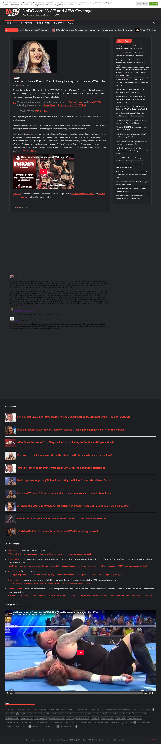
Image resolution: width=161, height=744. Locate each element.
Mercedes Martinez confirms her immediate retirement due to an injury (130, 166)
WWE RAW (51, 726)
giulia (15, 207)
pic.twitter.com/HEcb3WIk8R (71, 105)
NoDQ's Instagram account (82, 193)
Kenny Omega (140, 714)
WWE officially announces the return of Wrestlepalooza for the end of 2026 (129, 197)
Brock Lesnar (97, 710)
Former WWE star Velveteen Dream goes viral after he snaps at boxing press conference (131, 159)
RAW (95, 718)
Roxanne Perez (23, 207)
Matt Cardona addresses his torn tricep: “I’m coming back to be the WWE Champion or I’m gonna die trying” (131, 99)
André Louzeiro (13, 571)
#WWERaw (49, 105)
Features (28, 23)
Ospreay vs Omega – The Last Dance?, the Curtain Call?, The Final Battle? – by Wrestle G (131, 107)
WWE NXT (36, 726)
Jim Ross (112, 714)
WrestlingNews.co (31, 151)
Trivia (70, 23)
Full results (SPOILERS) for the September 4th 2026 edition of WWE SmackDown (131, 121)
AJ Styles (54, 710)
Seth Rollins (27, 722)
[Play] (8, 693)
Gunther (71, 714)
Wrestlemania (12, 726)
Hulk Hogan (85, 714)
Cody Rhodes (25, 714)
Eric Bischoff (58, 714)
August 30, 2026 (84, 554)
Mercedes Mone (56, 718)
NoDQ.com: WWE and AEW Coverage (58, 10)
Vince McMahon (143, 722)
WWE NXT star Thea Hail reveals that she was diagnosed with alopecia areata (131, 142)
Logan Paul (26, 718)
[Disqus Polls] (60, 243)
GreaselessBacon (14, 559)
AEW (9, 710)
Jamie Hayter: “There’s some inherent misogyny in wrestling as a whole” (132, 183)
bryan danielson (113, 710)
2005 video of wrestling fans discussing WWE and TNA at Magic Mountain (131, 135)
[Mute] (150, 693)
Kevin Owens (12, 718)
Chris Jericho (146, 710)
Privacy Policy (151, 739)
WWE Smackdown (67, 726)
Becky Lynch (68, 710)
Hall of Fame (59, 23)
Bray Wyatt (82, 710)
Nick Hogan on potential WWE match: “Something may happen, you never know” (130, 47)
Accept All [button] (154, 4)
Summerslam (72, 722)
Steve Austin (57, 722)
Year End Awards (43, 23)
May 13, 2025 (42, 110)
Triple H (129, 722)
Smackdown (42, 722)
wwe (25, 726)
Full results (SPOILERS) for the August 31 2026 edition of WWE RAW (131, 128)
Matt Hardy (41, 718)
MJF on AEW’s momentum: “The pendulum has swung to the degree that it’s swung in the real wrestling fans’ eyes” (70, 30)
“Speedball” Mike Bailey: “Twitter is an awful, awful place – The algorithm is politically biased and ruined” (132, 82)
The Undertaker (101, 722)
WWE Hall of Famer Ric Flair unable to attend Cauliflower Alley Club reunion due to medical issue (131, 174)
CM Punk (11, 714)
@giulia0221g (94, 102)
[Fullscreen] (153, 693)
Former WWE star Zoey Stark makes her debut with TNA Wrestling (131, 190)
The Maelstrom (14, 550)
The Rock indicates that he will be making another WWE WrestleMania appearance (129, 54)
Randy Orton (82, 718)
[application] (80, 652)
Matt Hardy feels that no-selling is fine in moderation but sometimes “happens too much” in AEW (132, 151)
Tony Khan (116, 722)
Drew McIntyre (42, 714)
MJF (70, 718)
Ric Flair (120, 718)
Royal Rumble (12, 722)
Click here (17, 193)
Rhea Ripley (107, 718)
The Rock (86, 722)
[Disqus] (60, 301)
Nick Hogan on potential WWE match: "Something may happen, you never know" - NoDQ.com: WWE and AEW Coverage (58, 574)
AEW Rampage (40, 710)
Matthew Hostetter (15, 588)
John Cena (125, 714)
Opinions (18, 23)
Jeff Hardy (99, 714)
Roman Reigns (135, 718)
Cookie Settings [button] (142, 4)
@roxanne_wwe (76, 102)
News (8, 23)
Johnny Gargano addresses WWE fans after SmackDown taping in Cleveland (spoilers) (130, 114)
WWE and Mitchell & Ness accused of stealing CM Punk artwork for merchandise (131, 90)
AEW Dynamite (23, 710)
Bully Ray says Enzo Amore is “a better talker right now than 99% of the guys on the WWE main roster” (131, 62)
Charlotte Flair (130, 710)
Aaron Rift (16, 85)
